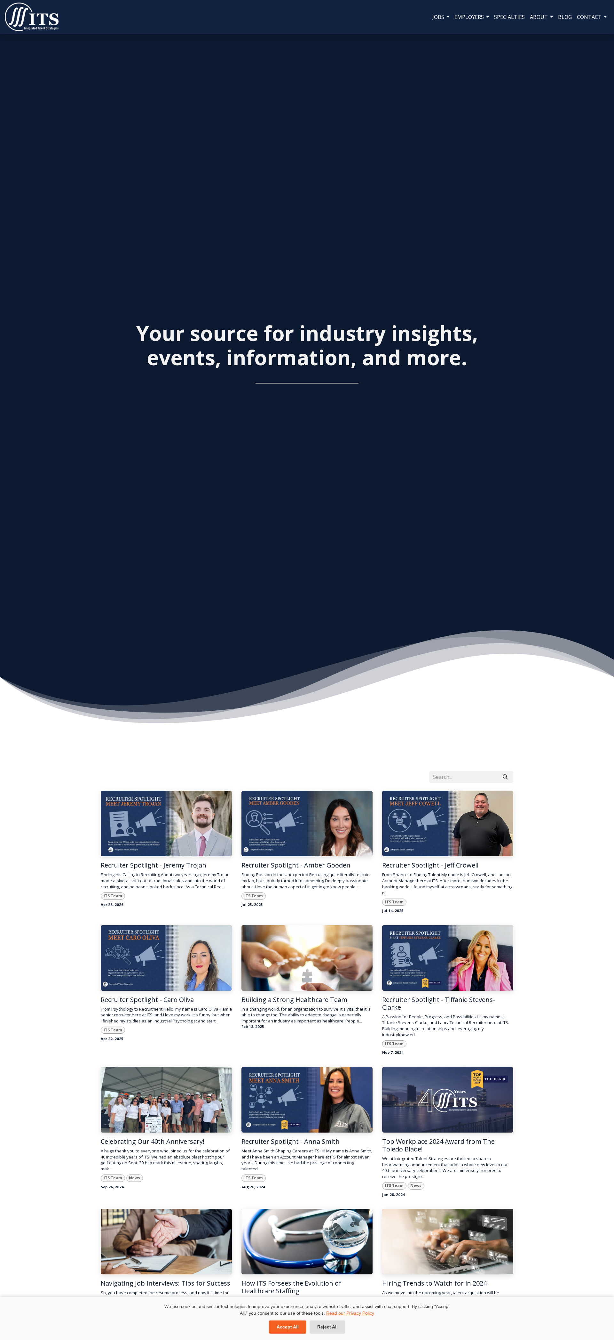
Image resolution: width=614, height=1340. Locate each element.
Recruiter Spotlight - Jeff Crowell (430, 865)
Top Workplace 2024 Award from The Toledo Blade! (438, 1145)
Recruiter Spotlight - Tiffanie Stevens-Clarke (438, 1003)
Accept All (288, 1326)
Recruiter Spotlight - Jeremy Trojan (153, 865)
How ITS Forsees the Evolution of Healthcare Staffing (291, 1287)
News (134, 1178)
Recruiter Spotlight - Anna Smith (290, 1141)
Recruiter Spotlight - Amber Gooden (295, 865)
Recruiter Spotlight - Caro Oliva (147, 1000)
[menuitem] (441, 17)
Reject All (327, 1326)
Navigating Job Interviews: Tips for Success (165, 1283)
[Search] (505, 777)
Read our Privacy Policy (350, 1313)
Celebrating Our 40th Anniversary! (152, 1141)
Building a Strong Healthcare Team (294, 1000)
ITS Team (113, 896)
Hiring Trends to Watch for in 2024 (434, 1283)
